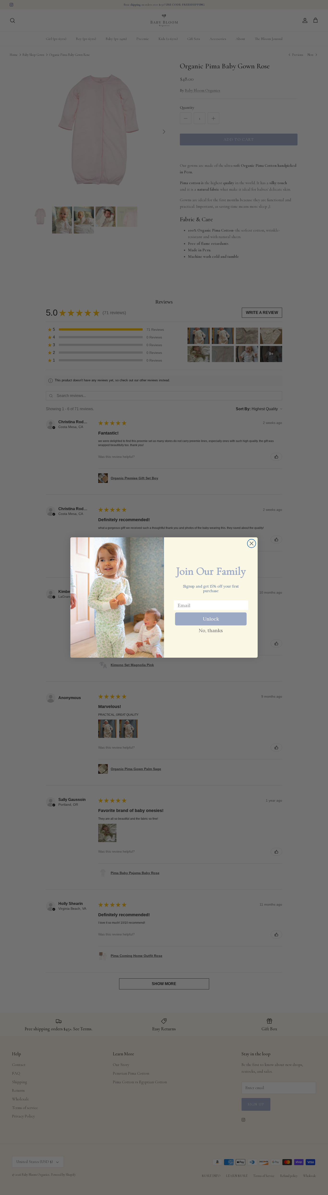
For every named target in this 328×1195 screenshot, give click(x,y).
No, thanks (211, 630)
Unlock (211, 619)
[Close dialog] (251, 543)
